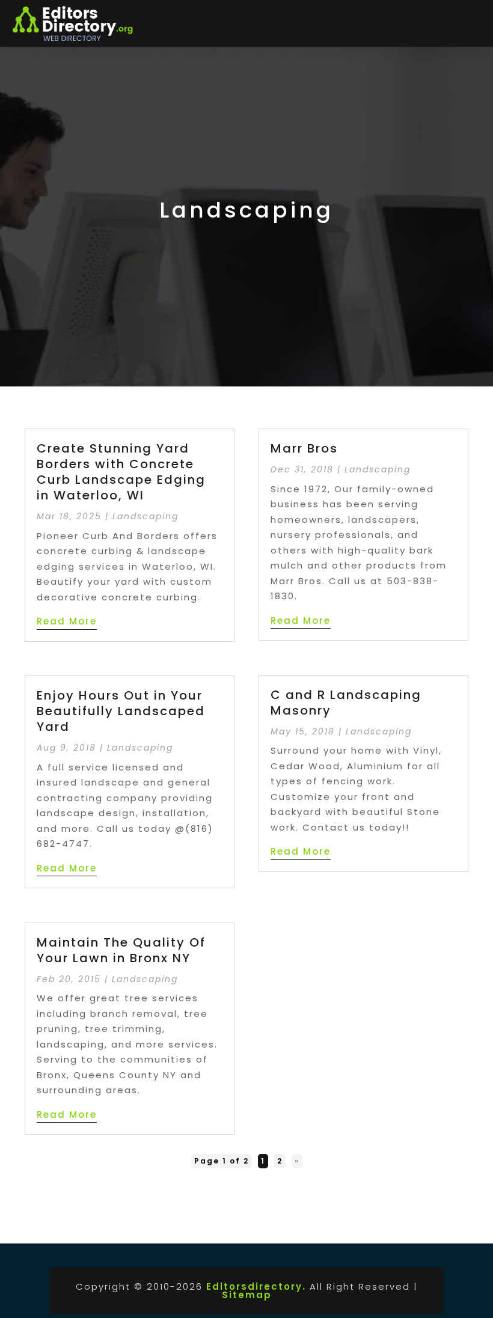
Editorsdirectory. (256, 1286)
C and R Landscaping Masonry (346, 702)
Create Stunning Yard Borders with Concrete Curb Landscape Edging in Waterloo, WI (121, 472)
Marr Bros (304, 448)
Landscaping (145, 516)
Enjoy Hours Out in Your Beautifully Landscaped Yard (121, 711)
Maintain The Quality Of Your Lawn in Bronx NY (121, 950)
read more (67, 621)
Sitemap (247, 1295)
